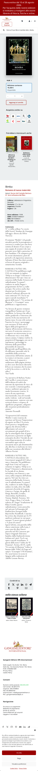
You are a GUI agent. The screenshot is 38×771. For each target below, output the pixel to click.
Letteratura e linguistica (22, 200)
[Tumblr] (9, 588)
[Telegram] (30, 584)
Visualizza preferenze (19, 764)
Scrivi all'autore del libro (16, 195)
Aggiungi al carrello (16, 102)
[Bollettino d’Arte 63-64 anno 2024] (26, 143)
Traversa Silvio (28, 621)
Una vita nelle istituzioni (26, 617)
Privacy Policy (23, 768)
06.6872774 (16, 687)
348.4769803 (14, 689)
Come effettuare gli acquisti (13, 712)
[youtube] (20, 727)
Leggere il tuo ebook (10, 714)
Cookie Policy (14, 768)
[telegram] (29, 727)
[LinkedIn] (22, 584)
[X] (13, 584)
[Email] (26, 588)
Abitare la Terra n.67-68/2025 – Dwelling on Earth (12, 158)
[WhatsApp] (26, 584)
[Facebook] (9, 584)
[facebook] (3, 727)
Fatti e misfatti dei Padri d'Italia (12, 617)
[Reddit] (18, 584)
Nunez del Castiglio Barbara (21, 193)
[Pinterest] (17, 588)
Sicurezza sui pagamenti (11, 707)
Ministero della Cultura (26, 160)
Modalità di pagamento (11, 708)
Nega (19, 758)
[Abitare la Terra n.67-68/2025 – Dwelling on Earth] (11, 144)
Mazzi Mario (13, 620)
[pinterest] (16, 727)
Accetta (19, 753)
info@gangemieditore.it (21, 692)
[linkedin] (24, 727)
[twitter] (7, 727)
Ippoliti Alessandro (11, 165)
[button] (35, 730)
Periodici (10, 202)
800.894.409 (24, 685)
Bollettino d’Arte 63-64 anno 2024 (26, 154)
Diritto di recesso (9, 710)
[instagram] (12, 727)
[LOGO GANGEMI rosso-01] (7, 16)
